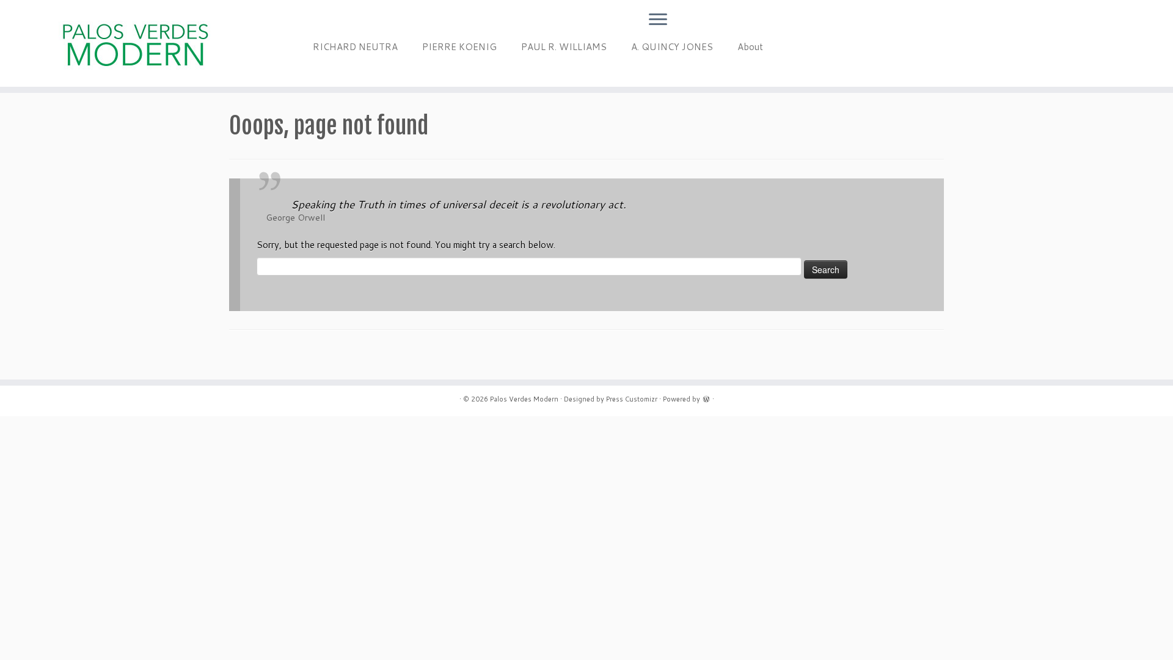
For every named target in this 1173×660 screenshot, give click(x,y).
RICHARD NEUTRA (355, 46)
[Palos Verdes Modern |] (135, 43)
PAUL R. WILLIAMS (564, 46)
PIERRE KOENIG (459, 46)
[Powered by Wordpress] (706, 398)
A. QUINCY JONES (672, 46)
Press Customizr (631, 399)
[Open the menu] (658, 20)
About (750, 46)
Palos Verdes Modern (524, 399)
